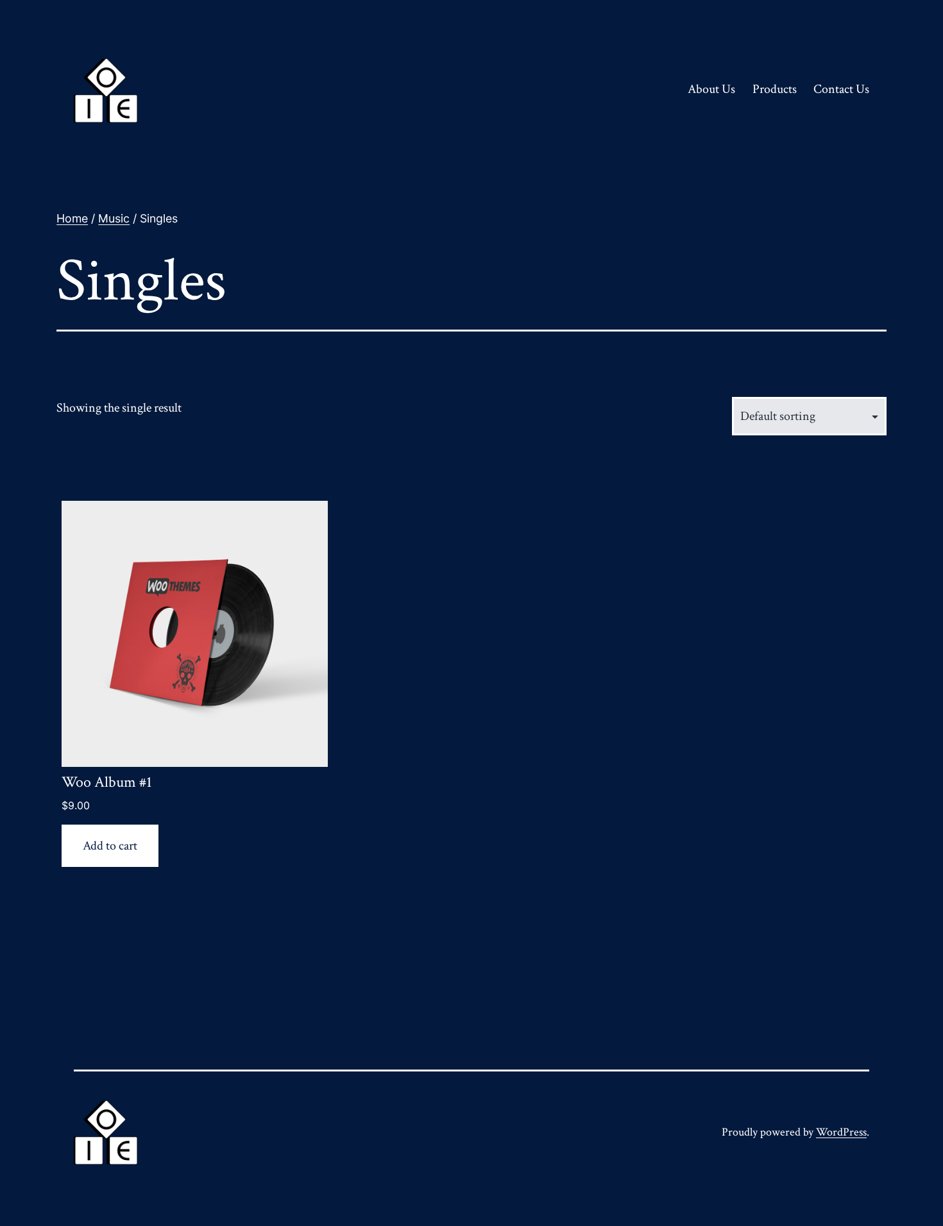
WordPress (841, 1132)
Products (774, 89)
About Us (711, 89)
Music (114, 218)
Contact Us (841, 89)
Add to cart (110, 845)
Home (72, 218)
